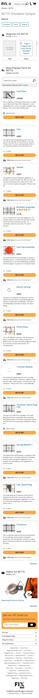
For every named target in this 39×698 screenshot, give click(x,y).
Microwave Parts (24, 670)
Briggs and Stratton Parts (14, 650)
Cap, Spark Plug (24, 485)
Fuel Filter (21, 91)
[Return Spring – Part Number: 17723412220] (9, 290)
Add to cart (19, 117)
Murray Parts (28, 658)
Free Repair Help (8, 636)
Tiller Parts (24, 678)
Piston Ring (22, 327)
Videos (24, 24)
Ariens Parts (24, 648)
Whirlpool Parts (29, 660)
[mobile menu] (10, 3)
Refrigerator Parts (24, 665)
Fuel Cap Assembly (25, 247)
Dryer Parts (9, 668)
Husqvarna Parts (28, 653)
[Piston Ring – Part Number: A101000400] (9, 330)
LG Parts (30, 655)
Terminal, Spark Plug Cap (26, 406)
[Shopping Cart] (34, 3)
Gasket (19, 167)
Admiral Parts (14, 648)
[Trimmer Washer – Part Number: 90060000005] (9, 370)
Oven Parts (28, 668)
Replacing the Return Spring (13, 600)
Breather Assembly (25, 207)
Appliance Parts (12, 673)
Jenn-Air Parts (9, 655)
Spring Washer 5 (24, 445)
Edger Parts (15, 678)
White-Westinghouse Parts (12, 663)
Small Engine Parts (11, 675)
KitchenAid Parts (20, 655)
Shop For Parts (8, 640)
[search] (27, 3)
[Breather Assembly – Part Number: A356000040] (9, 210)
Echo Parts (27, 650)
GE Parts (18, 653)
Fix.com (5, 632)
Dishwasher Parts (28, 663)
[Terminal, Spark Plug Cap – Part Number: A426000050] (9, 408)
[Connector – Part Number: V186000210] (9, 528)
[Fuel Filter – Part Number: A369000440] (9, 94)
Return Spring (23, 287)
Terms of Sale (27, 693)
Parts (16, 24)
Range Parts (12, 670)
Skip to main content (19, 7)
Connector (21, 525)
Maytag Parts (10, 658)
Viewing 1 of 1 (11, 574)
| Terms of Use (13, 693)
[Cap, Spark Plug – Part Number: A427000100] (9, 488)
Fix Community (8, 643)
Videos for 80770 (15, 571)
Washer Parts (12, 665)
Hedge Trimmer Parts (25, 675)
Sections (6, 24)
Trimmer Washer (24, 367)
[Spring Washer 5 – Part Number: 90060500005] (9, 448)
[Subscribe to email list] (32, 625)
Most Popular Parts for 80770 (18, 69)
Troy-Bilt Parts (18, 660)
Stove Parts (18, 668)
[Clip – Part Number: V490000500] (9, 132)
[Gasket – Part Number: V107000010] (9, 170)
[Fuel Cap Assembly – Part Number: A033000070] (9, 250)
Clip (18, 129)
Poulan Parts (8, 660)
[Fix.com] (5, 3)
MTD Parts (19, 658)
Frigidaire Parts (8, 653)
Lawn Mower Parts (24, 673)
